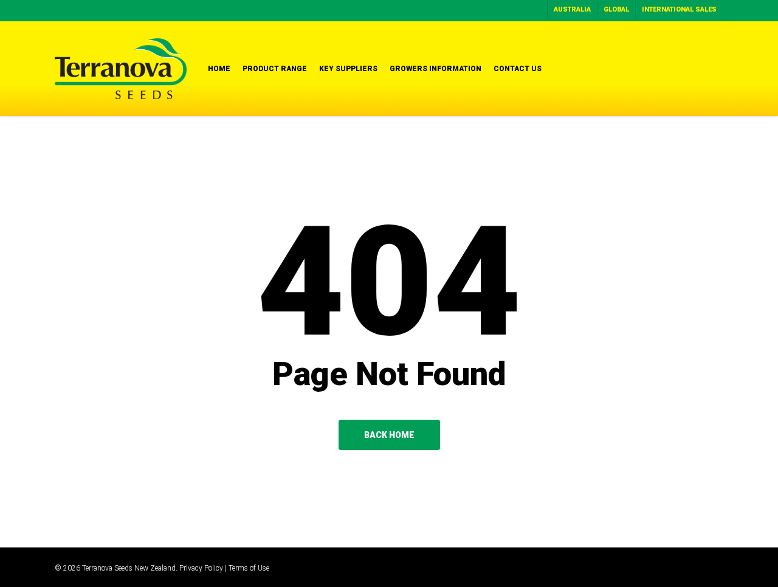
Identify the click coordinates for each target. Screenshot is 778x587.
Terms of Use (249, 568)
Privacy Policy (201, 568)
